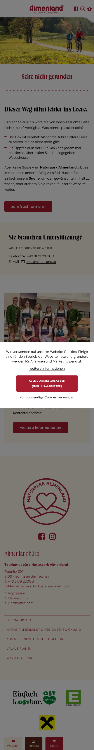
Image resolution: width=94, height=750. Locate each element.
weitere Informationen (47, 368)
